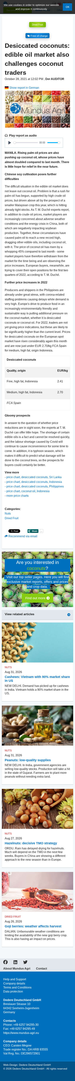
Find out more (35, 598)
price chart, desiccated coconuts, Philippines (35, 486)
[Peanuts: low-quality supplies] (37, 726)
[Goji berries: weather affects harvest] (37, 892)
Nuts (8, 513)
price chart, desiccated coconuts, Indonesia (34, 481)
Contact (41, 968)
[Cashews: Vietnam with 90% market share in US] (37, 642)
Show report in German (24, 87)
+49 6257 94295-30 (26, 1024)
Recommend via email (22, 536)
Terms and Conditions (17, 987)
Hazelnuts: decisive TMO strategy (31, 843)
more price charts (17, 495)
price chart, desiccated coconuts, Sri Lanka (34, 477)
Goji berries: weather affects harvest (33, 926)
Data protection (13, 991)
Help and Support (14, 979)
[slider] (25, 142)
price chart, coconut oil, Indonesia (28, 491)
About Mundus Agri (16, 968)
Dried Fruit (37, 24)
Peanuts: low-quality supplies (28, 760)
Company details (14, 983)
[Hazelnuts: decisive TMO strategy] (37, 809)
